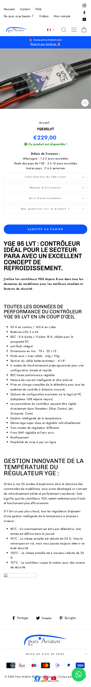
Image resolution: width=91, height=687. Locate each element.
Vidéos (43, 16)
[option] (45, 42)
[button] (51, 29)
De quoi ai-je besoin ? (19, 16)
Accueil (44, 122)
